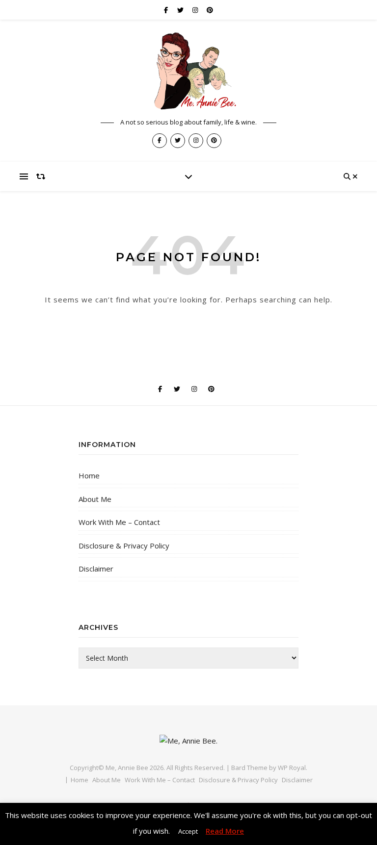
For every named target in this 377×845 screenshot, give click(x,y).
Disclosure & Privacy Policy (124, 545)
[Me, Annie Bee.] (188, 71)
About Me (95, 499)
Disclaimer (96, 568)
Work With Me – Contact (119, 522)
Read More (225, 831)
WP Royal (292, 767)
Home (89, 475)
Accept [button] (188, 831)
